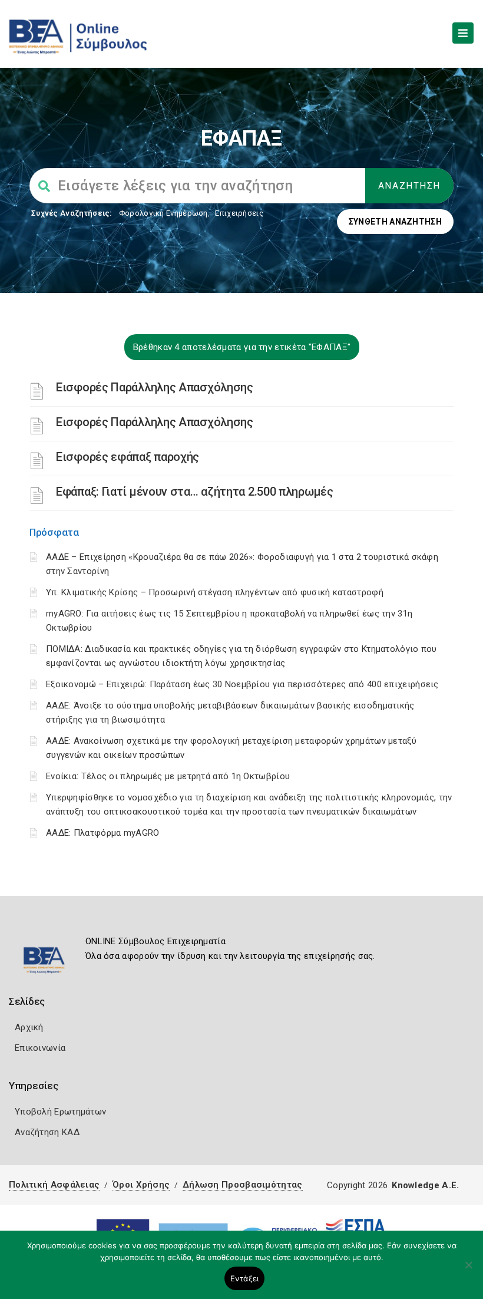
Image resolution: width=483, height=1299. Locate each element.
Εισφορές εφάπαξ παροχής (127, 457)
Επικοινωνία (40, 1048)
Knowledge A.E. (425, 1185)
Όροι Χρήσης (141, 1184)
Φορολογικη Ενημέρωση (163, 213)
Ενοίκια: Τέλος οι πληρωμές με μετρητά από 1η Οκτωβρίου (168, 776)
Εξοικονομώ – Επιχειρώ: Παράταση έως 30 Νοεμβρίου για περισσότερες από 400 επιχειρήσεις (242, 684)
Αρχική (29, 1027)
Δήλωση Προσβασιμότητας (243, 1184)
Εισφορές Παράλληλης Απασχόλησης (154, 387)
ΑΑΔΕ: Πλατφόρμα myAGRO (103, 832)
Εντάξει (244, 1278)
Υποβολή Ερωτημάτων (60, 1111)
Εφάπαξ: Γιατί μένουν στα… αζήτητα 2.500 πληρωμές (194, 491)
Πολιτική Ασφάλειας (54, 1184)
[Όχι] (468, 1270)
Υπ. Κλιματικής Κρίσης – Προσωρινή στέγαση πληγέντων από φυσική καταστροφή (214, 592)
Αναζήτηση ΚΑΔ (47, 1132)
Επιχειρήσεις (239, 213)
